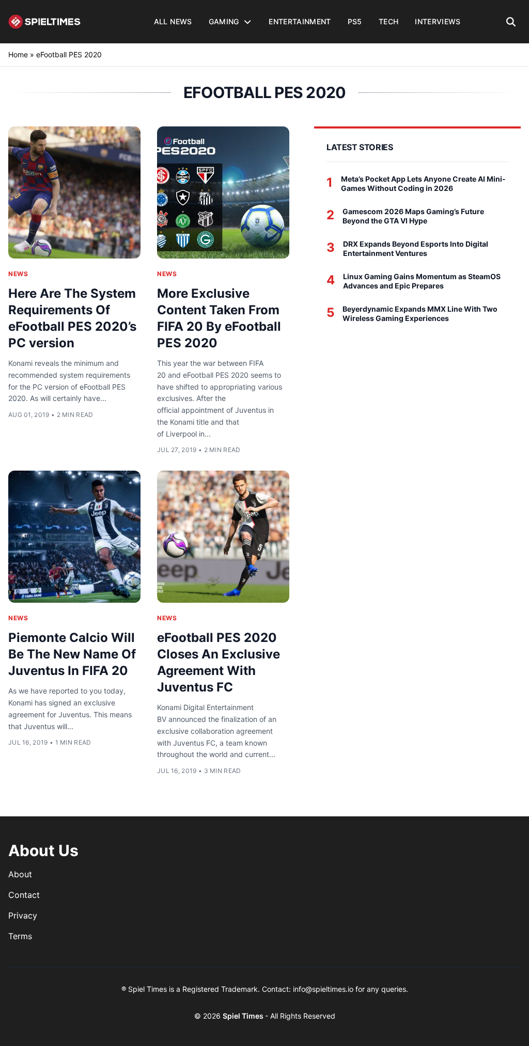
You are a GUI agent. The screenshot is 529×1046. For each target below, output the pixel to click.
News (18, 274)
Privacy (22, 915)
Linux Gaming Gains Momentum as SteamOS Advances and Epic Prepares (422, 281)
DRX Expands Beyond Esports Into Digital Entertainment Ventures (415, 248)
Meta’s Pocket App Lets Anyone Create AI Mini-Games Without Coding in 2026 (423, 183)
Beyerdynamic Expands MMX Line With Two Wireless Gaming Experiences (420, 313)
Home (18, 54)
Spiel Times (244, 1015)
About (20, 874)
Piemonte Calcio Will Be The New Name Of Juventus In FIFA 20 (72, 654)
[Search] (511, 21)
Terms (20, 936)
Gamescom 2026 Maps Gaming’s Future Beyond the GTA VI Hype (413, 216)
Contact (24, 895)
